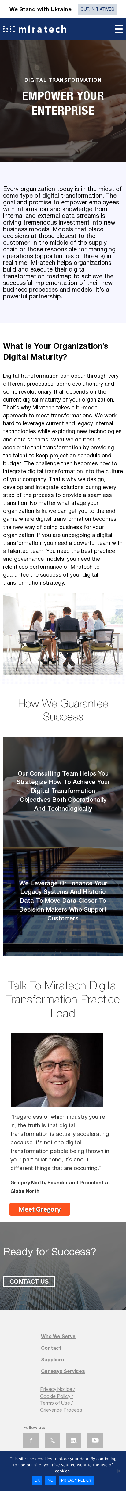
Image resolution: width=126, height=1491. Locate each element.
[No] (118, 1471)
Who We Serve (58, 1337)
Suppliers (52, 1360)
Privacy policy (76, 1480)
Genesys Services (63, 1372)
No (50, 1480)
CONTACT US (29, 1281)
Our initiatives (97, 10)
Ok (37, 1480)
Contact (51, 1348)
